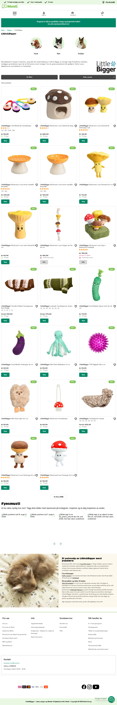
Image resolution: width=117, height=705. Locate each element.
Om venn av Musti (8, 627)
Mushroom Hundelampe (53, 419)
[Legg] (37, 126)
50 (58, 308)
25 (47, 308)
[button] (15, 526)
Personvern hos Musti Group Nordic (14, 634)
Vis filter (29, 77)
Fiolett (9, 130)
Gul (2, 130)
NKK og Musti (7, 642)
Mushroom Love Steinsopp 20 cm (18, 475)
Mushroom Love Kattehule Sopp (56, 126)
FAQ (61, 631)
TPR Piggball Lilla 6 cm (92, 364)
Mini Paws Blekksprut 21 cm (55, 364)
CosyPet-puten (85, 564)
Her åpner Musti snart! (9, 638)
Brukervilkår (92, 634)
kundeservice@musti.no (12, 663)
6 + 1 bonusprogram (95, 623)
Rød (13, 130)
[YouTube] (95, 687)
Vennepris (84, 255)
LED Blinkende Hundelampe (16, 126)
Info (44, 262)
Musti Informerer (36, 637)
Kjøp (5, 141)
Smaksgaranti (93, 627)
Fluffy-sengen (66, 576)
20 (44, 308)
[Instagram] (89, 687)
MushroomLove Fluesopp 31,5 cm (57, 475)
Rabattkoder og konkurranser (98, 649)
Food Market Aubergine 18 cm (17, 364)
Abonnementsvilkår (94, 645)
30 (50, 308)
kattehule (76, 578)
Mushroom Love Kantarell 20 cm (96, 185)
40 (55, 308)
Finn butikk (63, 627)
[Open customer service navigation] (111, 699)
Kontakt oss (64, 623)
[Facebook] (84, 687)
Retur (90, 642)
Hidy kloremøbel (67, 583)
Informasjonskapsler (38, 627)
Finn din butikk (110, 2)
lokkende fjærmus (76, 590)
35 (52, 308)
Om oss (4, 623)
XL (12, 310)
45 (41, 308)
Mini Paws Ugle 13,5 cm (14, 419)
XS (2, 310)
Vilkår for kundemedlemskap (98, 631)
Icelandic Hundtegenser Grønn (56, 306)
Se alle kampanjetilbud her (58, 24)
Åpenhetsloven (7, 645)
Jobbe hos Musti (7, 631)
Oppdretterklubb (37, 623)
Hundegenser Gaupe (91, 419)
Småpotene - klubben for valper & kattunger (42, 632)
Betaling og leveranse (95, 638)
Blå (5, 130)
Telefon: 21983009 (10, 666)
